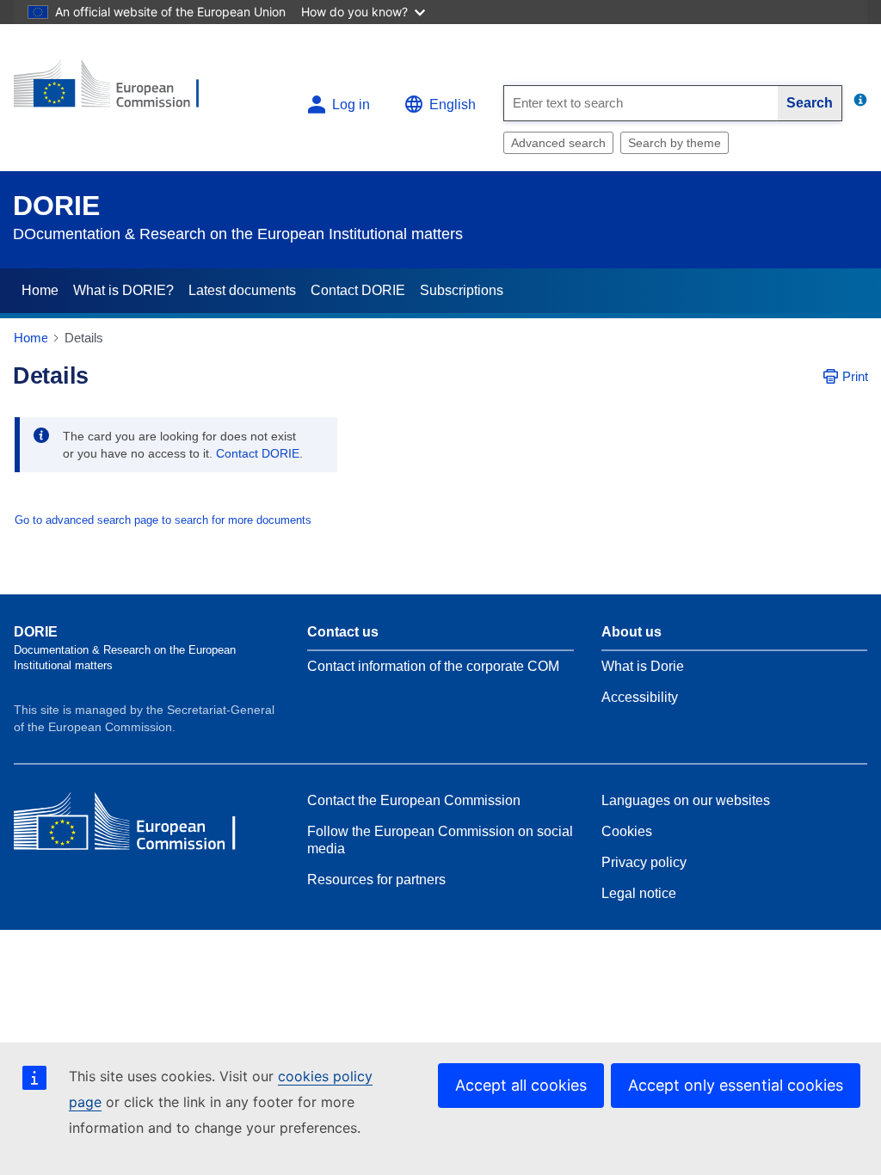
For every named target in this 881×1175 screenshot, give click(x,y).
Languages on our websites (685, 800)
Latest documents (242, 290)
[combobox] (641, 103)
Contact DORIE (358, 290)
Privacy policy (644, 862)
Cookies (626, 831)
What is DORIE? (123, 290)
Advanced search (558, 143)
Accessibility (639, 697)
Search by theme (674, 143)
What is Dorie (642, 666)
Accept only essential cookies (735, 1085)
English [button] (452, 104)
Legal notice (638, 893)
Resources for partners (376, 879)
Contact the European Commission (414, 800)
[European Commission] (118, 91)
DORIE (56, 205)
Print (855, 376)
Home (40, 290)
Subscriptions (461, 290)
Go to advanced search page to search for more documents (163, 520)
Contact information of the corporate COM (433, 666)
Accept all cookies (521, 1085)
